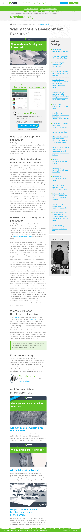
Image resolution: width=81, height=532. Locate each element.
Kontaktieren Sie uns (74, 530)
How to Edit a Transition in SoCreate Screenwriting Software (60, 125)
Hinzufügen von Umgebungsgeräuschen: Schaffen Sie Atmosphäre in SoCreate (60, 116)
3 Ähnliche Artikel (44, 24)
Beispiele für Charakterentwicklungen (60, 50)
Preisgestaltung (36, 3)
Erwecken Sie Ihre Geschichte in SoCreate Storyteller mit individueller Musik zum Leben (60, 83)
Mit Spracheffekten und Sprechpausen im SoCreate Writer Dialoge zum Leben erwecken (60, 139)
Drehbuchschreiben (29, 13)
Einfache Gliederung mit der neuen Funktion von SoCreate (60, 73)
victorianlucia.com (24, 381)
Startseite (22, 3)
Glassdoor (33, 319)
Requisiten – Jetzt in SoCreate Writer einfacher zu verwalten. (60, 187)
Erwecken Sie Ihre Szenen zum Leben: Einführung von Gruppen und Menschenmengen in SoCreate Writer (60, 96)
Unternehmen (49, 3)
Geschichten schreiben (48, 8)
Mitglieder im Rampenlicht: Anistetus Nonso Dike (60, 170)
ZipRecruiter (16, 317)
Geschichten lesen (31, 8)
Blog (43, 3)
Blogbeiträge (19, 13)
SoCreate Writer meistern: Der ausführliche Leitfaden (59, 206)
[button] (60, 252)
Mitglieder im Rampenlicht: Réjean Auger (59, 178)
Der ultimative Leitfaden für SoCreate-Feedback (60, 57)
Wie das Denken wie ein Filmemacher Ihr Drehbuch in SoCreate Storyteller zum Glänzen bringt (60, 216)
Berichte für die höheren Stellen (22, 236)
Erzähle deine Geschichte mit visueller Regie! (60, 106)
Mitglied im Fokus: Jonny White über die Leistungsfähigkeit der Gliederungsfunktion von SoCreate (60, 151)
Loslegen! (64, 3)
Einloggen (74, 3)
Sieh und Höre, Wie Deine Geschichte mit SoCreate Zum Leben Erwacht (59, 196)
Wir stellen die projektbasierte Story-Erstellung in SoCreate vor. (59, 228)
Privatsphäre (65, 530)
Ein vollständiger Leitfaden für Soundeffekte (58, 64)
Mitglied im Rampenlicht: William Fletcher (59, 161)
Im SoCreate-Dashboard (60, 132)
